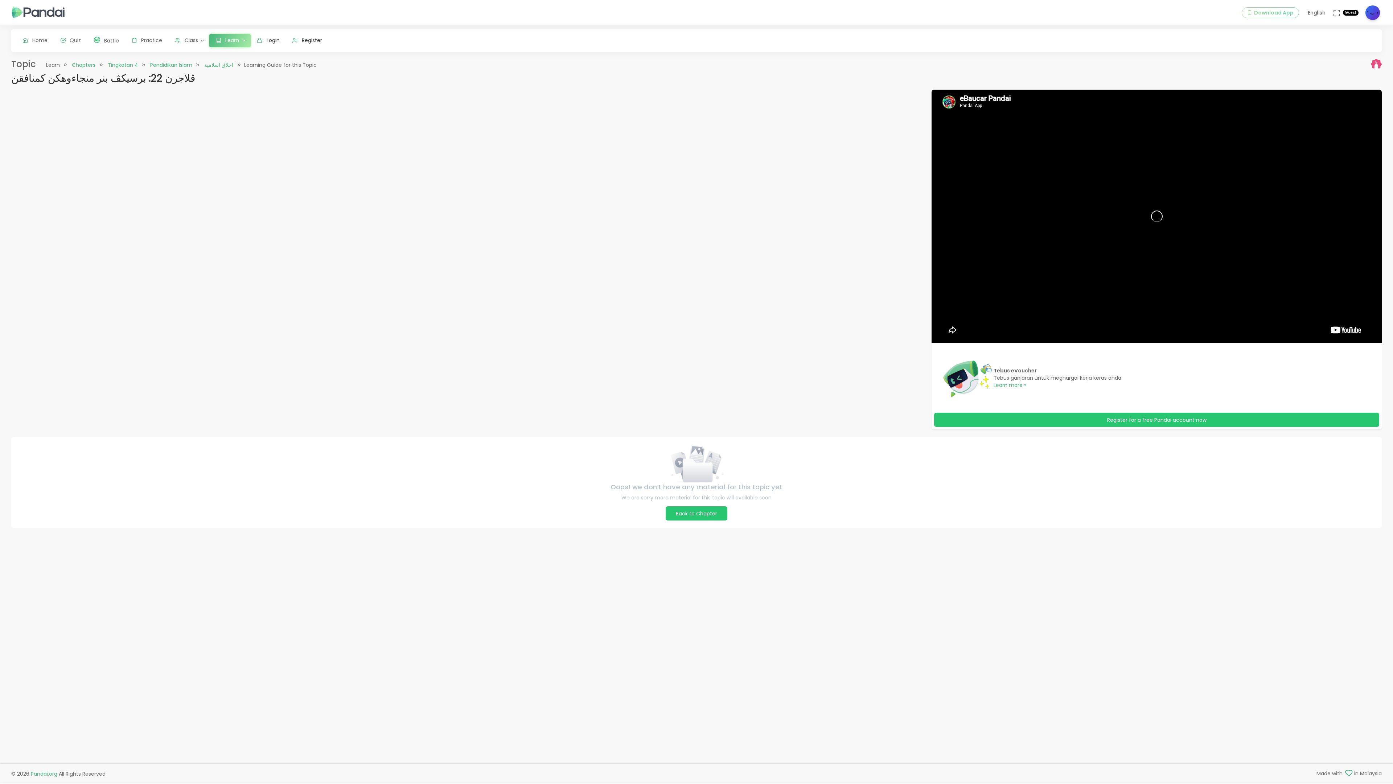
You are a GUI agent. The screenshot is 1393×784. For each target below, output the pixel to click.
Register (312, 40)
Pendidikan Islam (171, 65)
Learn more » (1010, 385)
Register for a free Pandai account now (1157, 420)
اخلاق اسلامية (218, 65)
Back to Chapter (696, 513)
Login (273, 40)
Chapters (83, 65)
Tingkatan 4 (123, 65)
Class (191, 40)
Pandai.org (44, 773)
